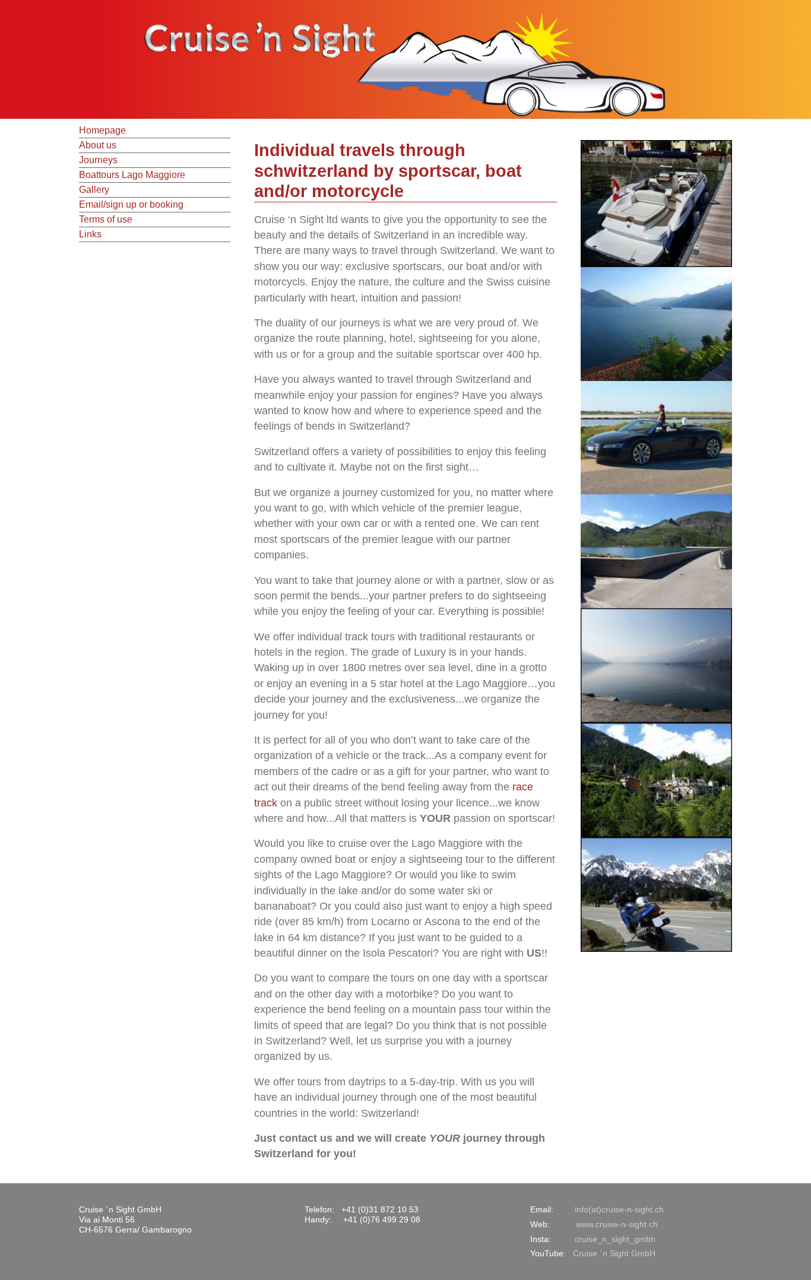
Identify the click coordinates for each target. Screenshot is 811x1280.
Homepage (102, 130)
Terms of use (105, 219)
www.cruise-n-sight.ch (617, 1224)
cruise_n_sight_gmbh (615, 1239)
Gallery (94, 190)
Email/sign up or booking (131, 204)
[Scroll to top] (783, 1252)
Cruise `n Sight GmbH (614, 1253)
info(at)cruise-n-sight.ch (619, 1209)
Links (90, 234)
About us (97, 145)
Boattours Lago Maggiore (132, 175)
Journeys (98, 160)
